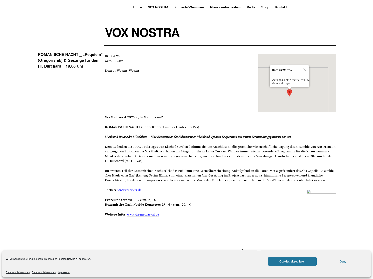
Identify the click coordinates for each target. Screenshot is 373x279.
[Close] (304, 70)
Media (251, 7)
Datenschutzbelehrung (18, 272)
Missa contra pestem (225, 7)
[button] (289, 92)
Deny (343, 261)
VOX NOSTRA (158, 7)
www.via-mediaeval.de (143, 214)
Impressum (64, 272)
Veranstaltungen (281, 83)
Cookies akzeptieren (292, 261)
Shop (265, 7)
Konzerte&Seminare (189, 7)
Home (137, 7)
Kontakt (281, 7)
